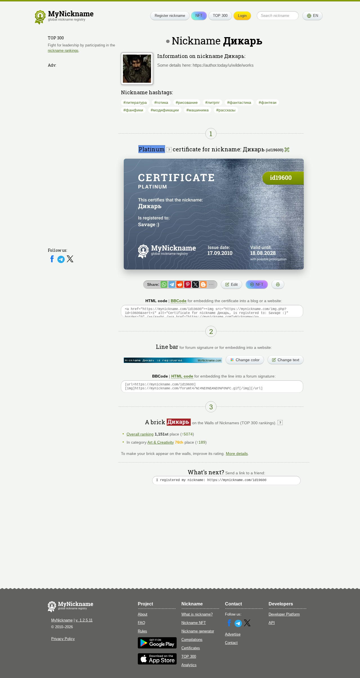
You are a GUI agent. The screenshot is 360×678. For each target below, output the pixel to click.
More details (237, 453)
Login (242, 16)
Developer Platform (284, 614)
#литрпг (212, 102)
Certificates (190, 648)
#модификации (165, 110)
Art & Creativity (160, 442)
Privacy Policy (63, 639)
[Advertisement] (81, 153)
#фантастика (239, 102)
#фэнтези (267, 102)
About (142, 614)
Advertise (232, 634)
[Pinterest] (187, 284)
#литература (135, 102)
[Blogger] (203, 284)
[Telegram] (61, 262)
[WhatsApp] (164, 284)
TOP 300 (220, 16)
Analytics (189, 665)
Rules (142, 631)
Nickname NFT (193, 623)
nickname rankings (63, 50)
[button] (312, 15)
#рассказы (225, 110)
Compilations (191, 639)
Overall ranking (140, 434)
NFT (198, 16)
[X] (70, 262)
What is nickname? (197, 614)
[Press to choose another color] (173, 360)
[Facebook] (52, 262)
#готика (161, 102)
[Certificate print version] (277, 284)
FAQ (141, 623)
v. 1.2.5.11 (84, 620)
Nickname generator (197, 631)
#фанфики (133, 110)
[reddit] (179, 284)
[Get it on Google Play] (157, 647)
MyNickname (62, 620)
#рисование (187, 102)
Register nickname (170, 16)
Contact (231, 643)
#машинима (197, 110)
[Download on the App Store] (157, 663)
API (272, 623)
